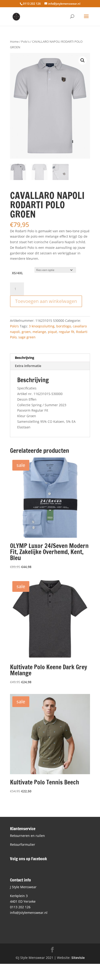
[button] (82, 60)
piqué (52, 331)
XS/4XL (17, 273)
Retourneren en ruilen (27, 835)
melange (39, 331)
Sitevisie (78, 957)
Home (14, 41)
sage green (27, 337)
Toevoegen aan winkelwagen (46, 301)
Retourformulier (22, 844)
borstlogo (63, 326)
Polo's (25, 41)
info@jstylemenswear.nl (28, 912)
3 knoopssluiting (41, 326)
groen (26, 331)
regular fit (66, 331)
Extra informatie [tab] (28, 366)
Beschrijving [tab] (24, 357)
